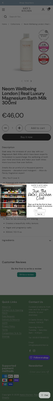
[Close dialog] (1, 185)
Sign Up (39, 214)
